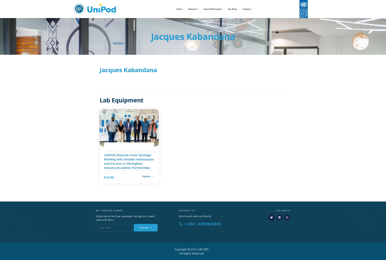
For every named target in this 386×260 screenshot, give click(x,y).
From (106, 174)
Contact (246, 9)
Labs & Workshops (212, 9)
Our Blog (232, 9)
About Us (192, 9)
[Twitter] (271, 217)
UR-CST (203, 249)
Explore (146, 176)
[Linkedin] (279, 217)
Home (179, 9)
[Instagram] (287, 217)
